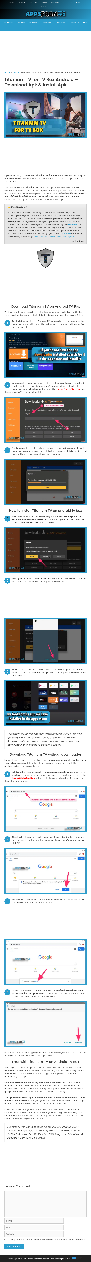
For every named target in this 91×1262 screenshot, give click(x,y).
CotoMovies (34, 22)
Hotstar (11, 2)
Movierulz (22, 2)
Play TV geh (60, 1259)
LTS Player (33, 2)
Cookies (52, 1259)
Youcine (79, 2)
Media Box (44, 7)
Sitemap (67, 1259)
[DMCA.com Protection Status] (77, 1259)
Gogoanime (9, 22)
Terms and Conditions (41, 1259)
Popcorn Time (61, 22)
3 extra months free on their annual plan (53, 236)
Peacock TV (67, 2)
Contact (30, 1259)
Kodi (85, 22)
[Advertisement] (45, 51)
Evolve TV (47, 22)
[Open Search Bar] (45, 28)
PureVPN (72, 224)
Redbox (21, 22)
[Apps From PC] (45, 14)
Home (7, 72)
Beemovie (55, 2)
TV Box (15, 72)
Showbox (75, 22)
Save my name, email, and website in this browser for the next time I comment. (46, 1239)
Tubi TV (44, 2)
